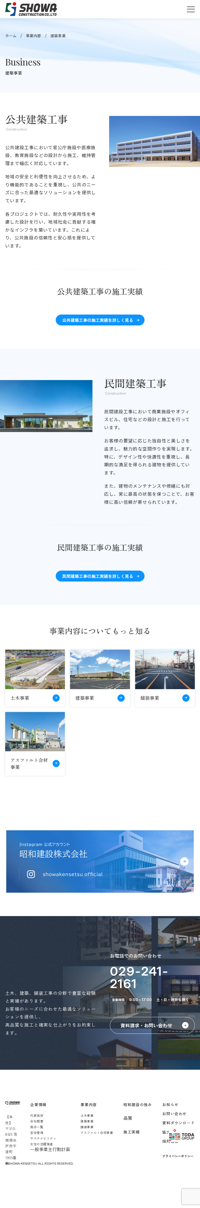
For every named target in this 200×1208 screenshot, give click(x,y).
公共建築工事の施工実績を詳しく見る (97, 320)
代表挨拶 (36, 1115)
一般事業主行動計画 (50, 1149)
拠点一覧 (36, 1127)
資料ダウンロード (178, 1122)
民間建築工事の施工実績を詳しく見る (97, 576)
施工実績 (131, 1131)
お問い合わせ (174, 1113)
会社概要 (36, 1121)
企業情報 (38, 1104)
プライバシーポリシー (177, 1156)
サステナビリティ (43, 1138)
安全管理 (36, 1132)
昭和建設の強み (137, 1104)
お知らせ (170, 1104)
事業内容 (33, 35)
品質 (127, 1118)
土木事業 (86, 1115)
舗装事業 (86, 1127)
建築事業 (86, 1121)
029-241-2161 (139, 977)
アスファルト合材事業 (96, 1132)
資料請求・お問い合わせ (146, 1025)
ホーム (11, 35)
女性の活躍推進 (41, 1144)
